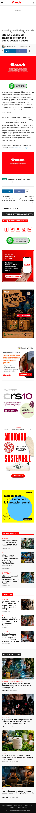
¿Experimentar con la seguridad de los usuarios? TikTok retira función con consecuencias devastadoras (17, 721)
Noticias (4, 552)
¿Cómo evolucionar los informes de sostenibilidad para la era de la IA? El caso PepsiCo (10, 579)
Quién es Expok (18, 805)
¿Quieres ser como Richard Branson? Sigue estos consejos (26, 200)
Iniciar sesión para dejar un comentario (18, 214)
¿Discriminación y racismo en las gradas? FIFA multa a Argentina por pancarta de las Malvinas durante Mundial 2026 (10, 560)
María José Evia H (12, 46)
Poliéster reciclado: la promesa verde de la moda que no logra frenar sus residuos (10, 543)
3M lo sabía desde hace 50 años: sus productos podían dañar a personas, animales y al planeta (10, 637)
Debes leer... (5, 599)
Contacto (12, 807)
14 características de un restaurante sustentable (8, 199)
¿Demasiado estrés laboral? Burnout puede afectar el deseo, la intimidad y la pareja (18, 793)
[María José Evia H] (3, 46)
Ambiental (5, 538)
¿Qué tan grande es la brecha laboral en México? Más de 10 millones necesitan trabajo (10, 605)
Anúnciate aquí (28, 805)
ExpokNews (5, 690)
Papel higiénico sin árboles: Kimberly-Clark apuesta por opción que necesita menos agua (17, 757)
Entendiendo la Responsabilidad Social (13, 30)
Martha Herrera (7, 182)
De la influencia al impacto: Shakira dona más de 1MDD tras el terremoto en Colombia (11, 621)
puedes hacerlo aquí (20, 148)
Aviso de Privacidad (21, 807)
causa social (26, 179)
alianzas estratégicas (14, 179)
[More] (30, 51)
